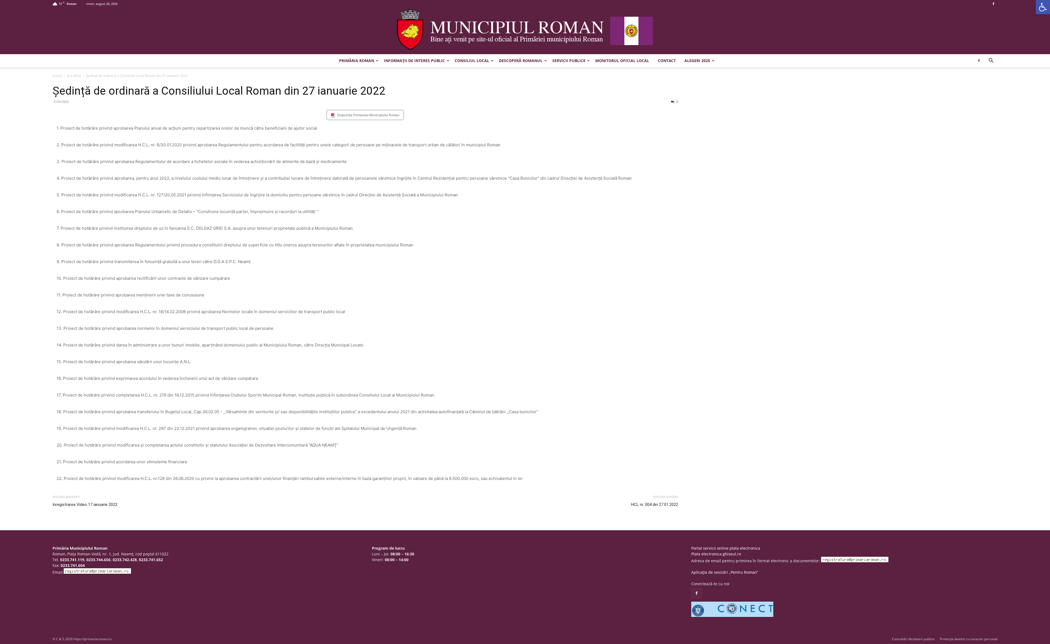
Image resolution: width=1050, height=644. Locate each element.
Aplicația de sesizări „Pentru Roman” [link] (724, 572)
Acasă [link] (57, 75)
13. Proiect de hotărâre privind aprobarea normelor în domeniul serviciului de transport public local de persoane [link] (165, 328)
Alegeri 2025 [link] (697, 60)
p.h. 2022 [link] (74, 75)
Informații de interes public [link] (414, 60)
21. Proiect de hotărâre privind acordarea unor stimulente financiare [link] (122, 461)
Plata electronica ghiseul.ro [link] (716, 553)
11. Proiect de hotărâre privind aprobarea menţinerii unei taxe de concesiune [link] (130, 295)
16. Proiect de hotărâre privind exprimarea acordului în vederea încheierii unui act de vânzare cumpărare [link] (157, 378)
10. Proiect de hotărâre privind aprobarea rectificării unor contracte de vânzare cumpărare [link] (143, 278)
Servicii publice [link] (568, 60)
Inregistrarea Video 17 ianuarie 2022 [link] (84, 504)
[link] (1043, 7)
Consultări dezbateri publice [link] (913, 639)
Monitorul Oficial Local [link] (622, 60)
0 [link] (677, 102)
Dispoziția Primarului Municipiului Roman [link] (368, 115)
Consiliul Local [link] (472, 60)
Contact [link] (667, 60)
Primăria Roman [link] (356, 60)
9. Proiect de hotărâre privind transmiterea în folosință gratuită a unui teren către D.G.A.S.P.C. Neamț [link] (153, 261)
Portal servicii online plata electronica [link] (725, 548)
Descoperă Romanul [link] (520, 60)
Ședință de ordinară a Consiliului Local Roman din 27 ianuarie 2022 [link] (218, 90)
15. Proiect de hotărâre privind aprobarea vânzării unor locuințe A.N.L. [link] (124, 361)
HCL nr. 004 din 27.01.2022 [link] (654, 504)
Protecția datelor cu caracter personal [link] (969, 639)
